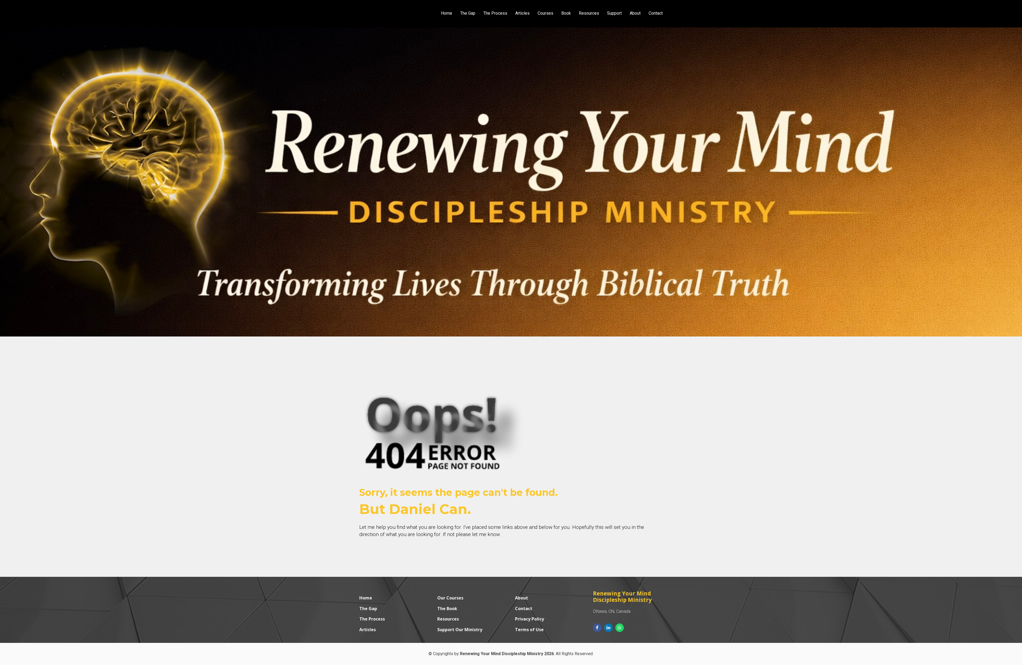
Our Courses (450, 598)
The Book (447, 608)
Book (566, 13)
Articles (522, 13)
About (635, 13)
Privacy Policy (529, 619)
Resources (589, 13)
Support (614, 13)
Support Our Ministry (459, 629)
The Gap (467, 13)
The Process (495, 13)
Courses (545, 13)
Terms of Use (529, 629)
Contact (656, 13)
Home (446, 13)
